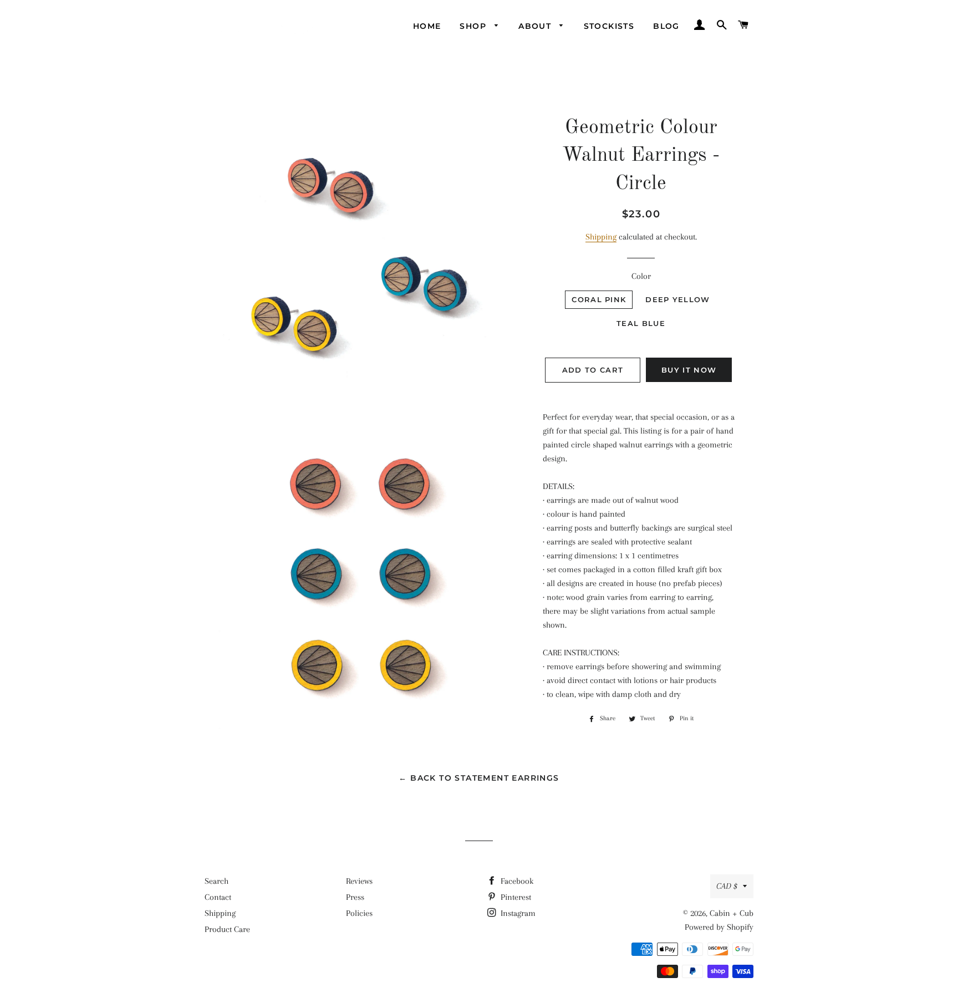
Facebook (515, 881)
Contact (218, 897)
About (536, 26)
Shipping (600, 237)
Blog (666, 26)
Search (216, 881)
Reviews (359, 881)
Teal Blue (640, 323)
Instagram (517, 913)
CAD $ (726, 886)
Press (355, 897)
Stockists (609, 26)
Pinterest (514, 897)
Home (427, 26)
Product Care (227, 929)
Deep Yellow (677, 299)
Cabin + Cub (731, 913)
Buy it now (688, 369)
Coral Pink (599, 299)
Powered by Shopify (719, 927)
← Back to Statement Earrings (479, 778)
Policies (359, 913)
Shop (474, 26)
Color (641, 276)
